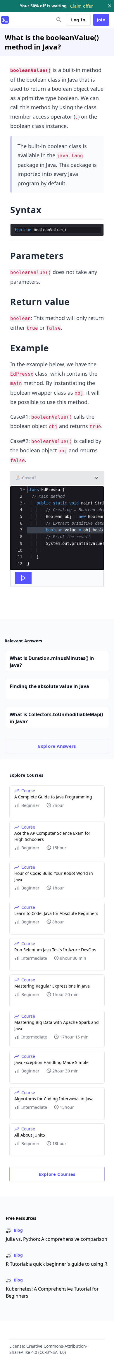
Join (101, 20)
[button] (24, 489)
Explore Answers (57, 746)
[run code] (23, 578)
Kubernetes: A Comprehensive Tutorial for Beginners (52, 1292)
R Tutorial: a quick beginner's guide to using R (56, 1264)
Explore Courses (57, 1174)
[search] (59, 20)
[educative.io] (5, 20)
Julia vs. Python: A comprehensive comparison (56, 1239)
